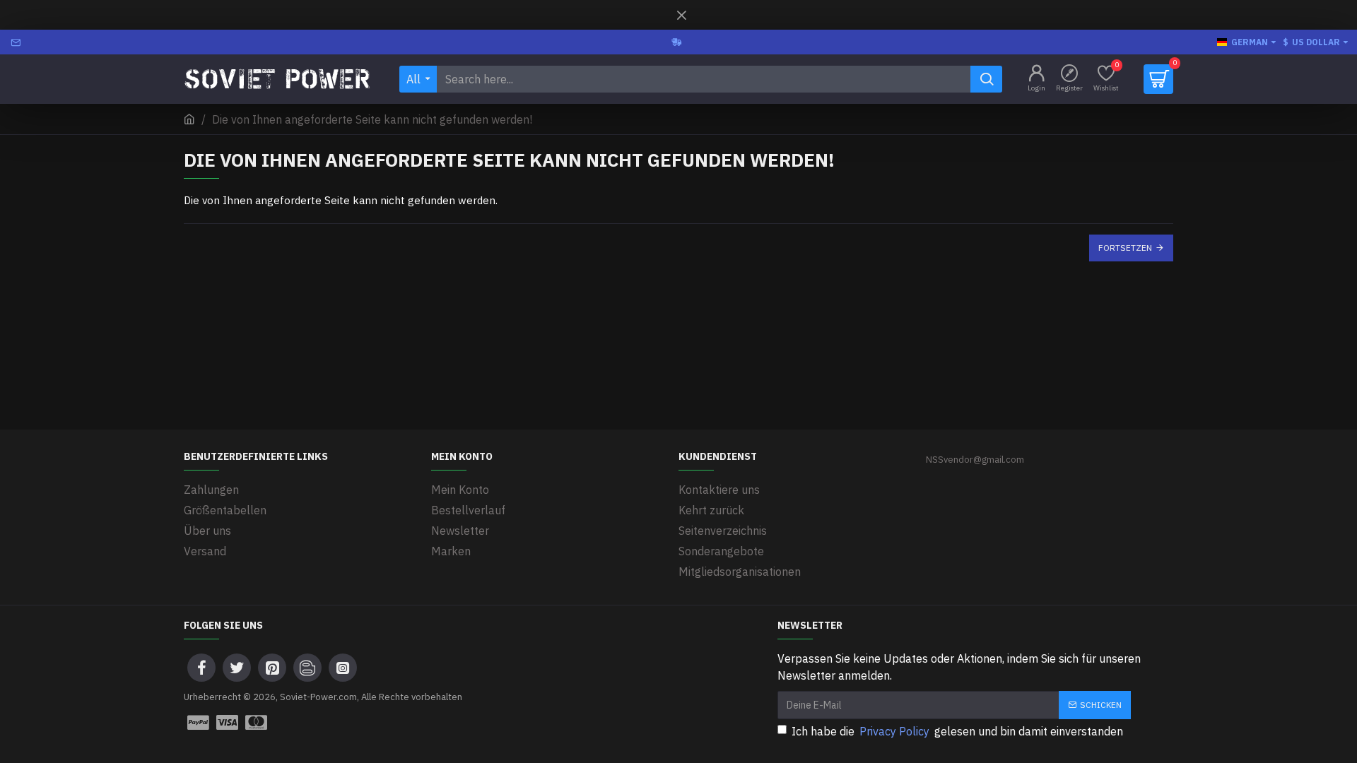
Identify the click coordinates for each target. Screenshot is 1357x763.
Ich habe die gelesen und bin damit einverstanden (957, 731)
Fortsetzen (1125, 247)
